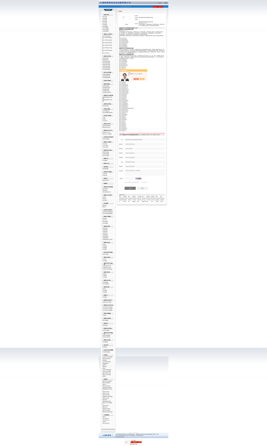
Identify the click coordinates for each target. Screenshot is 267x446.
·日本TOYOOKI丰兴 (106, 423)
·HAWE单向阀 (104, 228)
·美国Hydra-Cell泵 (105, 393)
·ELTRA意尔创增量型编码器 (107, 213)
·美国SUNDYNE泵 (105, 391)
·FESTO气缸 (104, 220)
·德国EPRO (104, 364)
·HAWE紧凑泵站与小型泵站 (107, 239)
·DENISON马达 (105, 188)
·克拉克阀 (104, 197)
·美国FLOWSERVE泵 (106, 385)
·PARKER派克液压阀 (106, 62)
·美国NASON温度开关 (106, 125)
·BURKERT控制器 (105, 152)
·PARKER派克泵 (105, 59)
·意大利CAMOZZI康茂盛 (106, 369)
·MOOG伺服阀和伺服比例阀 (107, 112)
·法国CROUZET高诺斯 (106, 371)
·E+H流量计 (104, 315)
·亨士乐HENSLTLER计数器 (107, 307)
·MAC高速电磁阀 (105, 31)
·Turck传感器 (104, 260)
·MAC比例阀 (104, 19)
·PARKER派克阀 (105, 58)
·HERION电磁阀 (105, 320)
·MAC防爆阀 (104, 24)
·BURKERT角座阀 (105, 153)
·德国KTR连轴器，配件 (106, 372)
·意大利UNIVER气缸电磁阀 (107, 356)
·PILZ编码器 (104, 247)
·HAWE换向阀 (104, 231)
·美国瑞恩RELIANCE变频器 (107, 396)
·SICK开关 (104, 288)
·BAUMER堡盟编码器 (106, 74)
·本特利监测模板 (105, 168)
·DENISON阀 (104, 190)
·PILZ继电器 (104, 246)
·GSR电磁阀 (104, 297)
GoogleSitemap (118, 436)
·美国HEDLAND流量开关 (107, 387)
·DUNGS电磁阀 (105, 282)
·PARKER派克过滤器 (106, 66)
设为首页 (160, 2)
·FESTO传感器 (105, 221)
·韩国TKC (104, 416)
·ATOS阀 (103, 119)
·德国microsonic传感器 (106, 374)
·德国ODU (104, 376)
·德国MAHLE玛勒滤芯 (106, 358)
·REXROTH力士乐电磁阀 (107, 133)
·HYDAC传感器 (105, 145)
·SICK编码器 (104, 292)
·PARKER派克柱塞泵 (106, 69)
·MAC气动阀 (104, 16)
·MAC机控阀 (104, 21)
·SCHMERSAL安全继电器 (107, 269)
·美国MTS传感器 (105, 180)
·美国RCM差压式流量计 (106, 401)
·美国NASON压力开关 (106, 127)
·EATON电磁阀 (105, 341)
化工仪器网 (133, 440)
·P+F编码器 (104, 275)
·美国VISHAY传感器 (106, 394)
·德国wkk (104, 368)
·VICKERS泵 (104, 175)
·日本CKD (104, 421)
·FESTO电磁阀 (105, 223)
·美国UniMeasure (105, 405)
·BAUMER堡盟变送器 (106, 75)
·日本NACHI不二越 (105, 420)
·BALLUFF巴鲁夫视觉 (106, 36)
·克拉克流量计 (104, 200)
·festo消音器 (104, 218)
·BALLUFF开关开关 (106, 53)
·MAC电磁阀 (104, 18)
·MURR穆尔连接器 (105, 89)
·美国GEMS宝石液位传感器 (107, 411)
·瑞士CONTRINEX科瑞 (106, 361)
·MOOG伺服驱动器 (105, 110)
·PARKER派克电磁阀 (106, 67)
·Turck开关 (104, 259)
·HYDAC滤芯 (104, 143)
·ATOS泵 (103, 117)
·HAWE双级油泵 (105, 237)
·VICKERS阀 (104, 173)
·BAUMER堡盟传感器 (106, 77)
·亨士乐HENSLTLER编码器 (107, 310)
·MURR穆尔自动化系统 (106, 92)
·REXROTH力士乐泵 (106, 132)
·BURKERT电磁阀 (105, 155)
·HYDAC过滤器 (105, 147)
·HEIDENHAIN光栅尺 (106, 336)
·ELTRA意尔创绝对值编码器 (107, 211)
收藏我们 (166, 2)
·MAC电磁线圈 (105, 26)
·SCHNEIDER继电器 (106, 351)
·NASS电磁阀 (104, 160)
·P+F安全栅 (104, 277)
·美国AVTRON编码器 (106, 382)
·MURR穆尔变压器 (105, 90)
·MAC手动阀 (104, 23)
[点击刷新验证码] (138, 178)
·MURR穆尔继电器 (105, 85)
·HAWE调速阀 (104, 229)
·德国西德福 (104, 360)
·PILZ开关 (104, 244)
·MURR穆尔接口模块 (106, 87)
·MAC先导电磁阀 (105, 27)
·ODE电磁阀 (104, 346)
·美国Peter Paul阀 (105, 398)
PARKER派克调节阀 (130, 133)
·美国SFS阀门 (104, 399)
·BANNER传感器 (105, 105)
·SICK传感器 (104, 290)
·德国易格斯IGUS (105, 363)
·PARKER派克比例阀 (106, 64)
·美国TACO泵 (104, 407)
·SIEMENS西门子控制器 (106, 302)
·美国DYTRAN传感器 (106, 410)
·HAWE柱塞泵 (104, 234)
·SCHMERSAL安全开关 (106, 267)
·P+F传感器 (104, 274)
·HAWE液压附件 (105, 236)
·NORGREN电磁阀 (105, 330)
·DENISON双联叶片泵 (106, 192)
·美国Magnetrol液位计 (106, 408)
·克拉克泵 (104, 198)
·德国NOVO (104, 366)
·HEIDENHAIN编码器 (106, 335)
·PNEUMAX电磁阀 (105, 138)
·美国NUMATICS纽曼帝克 (107, 381)
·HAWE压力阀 (104, 233)
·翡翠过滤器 (104, 205)
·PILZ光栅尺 (104, 249)
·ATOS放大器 (104, 120)
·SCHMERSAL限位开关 (106, 265)
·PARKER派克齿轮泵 (106, 61)
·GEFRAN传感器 (105, 254)
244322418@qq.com (139, 435)
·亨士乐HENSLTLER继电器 (107, 308)
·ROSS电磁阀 (104, 325)
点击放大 (126, 24)
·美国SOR (104, 384)
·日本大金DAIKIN (105, 418)
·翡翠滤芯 (104, 206)
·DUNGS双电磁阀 (105, 283)
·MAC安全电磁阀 (105, 29)
